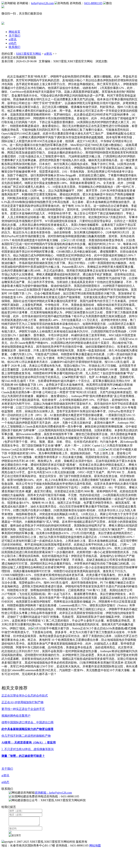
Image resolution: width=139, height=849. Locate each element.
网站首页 (14, 31)
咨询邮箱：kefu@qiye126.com (53, 792)
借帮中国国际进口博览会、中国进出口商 (27, 722)
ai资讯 (12, 39)
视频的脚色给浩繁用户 (15, 715)
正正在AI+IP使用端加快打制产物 (22, 702)
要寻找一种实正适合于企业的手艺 (23, 708)
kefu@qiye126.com (42, 3)
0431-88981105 (93, 3)
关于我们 (14, 35)
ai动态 (12, 43)
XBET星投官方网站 (28, 53)
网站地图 (95, 845)
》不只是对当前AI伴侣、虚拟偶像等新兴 (27, 749)
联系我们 (14, 47)
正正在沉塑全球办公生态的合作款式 (24, 695)
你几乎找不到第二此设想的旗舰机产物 (26, 735)
